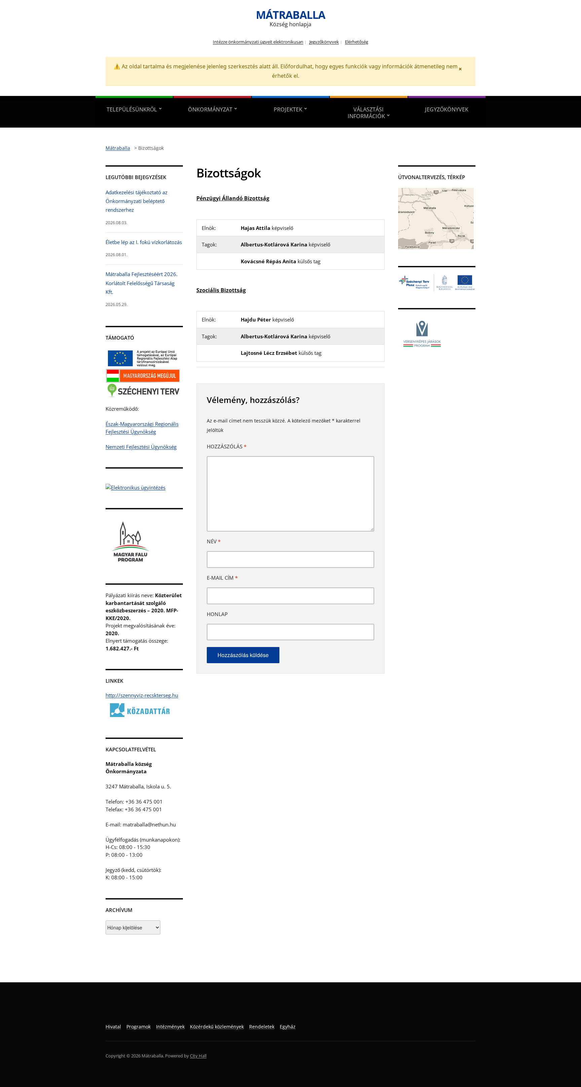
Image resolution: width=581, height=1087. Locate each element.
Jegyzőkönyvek (324, 42)
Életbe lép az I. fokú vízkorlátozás (144, 242)
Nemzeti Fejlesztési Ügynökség (141, 446)
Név (214, 541)
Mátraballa (290, 14)
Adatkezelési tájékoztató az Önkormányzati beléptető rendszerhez (136, 201)
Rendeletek (261, 1026)
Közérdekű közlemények (217, 1026)
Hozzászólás (226, 446)
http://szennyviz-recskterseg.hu (142, 695)
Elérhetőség (356, 42)
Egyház (288, 1026)
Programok (138, 1026)
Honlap (217, 614)
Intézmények (170, 1026)
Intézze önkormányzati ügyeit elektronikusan (258, 42)
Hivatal (113, 1026)
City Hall (198, 1056)
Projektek (288, 109)
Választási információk (366, 113)
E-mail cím (222, 577)
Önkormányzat (210, 109)
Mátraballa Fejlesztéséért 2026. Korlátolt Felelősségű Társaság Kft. (142, 283)
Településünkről (132, 109)
